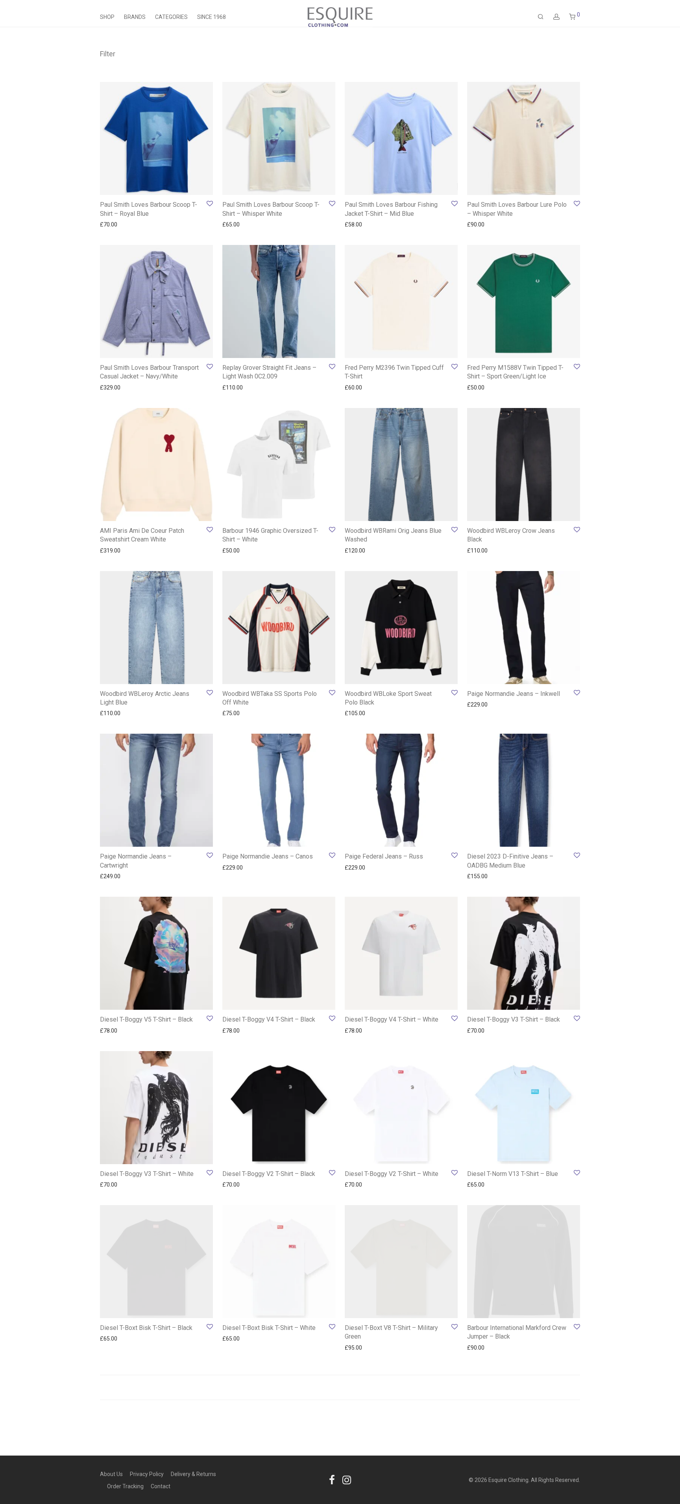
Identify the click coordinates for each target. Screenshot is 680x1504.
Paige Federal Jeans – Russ (384, 856)
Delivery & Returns (193, 1474)
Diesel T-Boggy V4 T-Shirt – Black (268, 1019)
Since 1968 (211, 17)
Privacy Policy (147, 1474)
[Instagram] (346, 1479)
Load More (340, 1387)
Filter (107, 54)
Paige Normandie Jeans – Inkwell (513, 693)
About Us (111, 1474)
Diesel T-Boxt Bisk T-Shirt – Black (146, 1328)
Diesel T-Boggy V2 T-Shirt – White (391, 1174)
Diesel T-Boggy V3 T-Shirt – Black (513, 1019)
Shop (107, 17)
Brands (135, 17)
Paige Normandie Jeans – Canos (267, 856)
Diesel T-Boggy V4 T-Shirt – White (391, 1019)
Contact (160, 1486)
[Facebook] (332, 1479)
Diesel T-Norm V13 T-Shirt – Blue (512, 1174)
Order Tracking (125, 1486)
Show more (110, 224)
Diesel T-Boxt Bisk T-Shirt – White (269, 1328)
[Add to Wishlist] (209, 203)
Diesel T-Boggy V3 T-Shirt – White (147, 1174)
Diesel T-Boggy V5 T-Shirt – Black (146, 1019)
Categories (171, 17)
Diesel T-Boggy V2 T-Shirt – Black (268, 1174)
